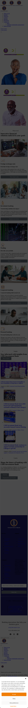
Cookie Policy (13, 706)
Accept (14, 694)
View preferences (14, 703)
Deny (14, 698)
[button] (25, 678)
